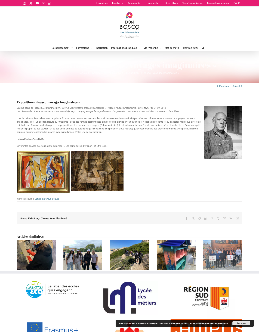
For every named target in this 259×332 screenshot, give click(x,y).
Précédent (224, 86)
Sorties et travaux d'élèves (47, 199)
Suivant (236, 86)
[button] (203, 47)
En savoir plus (221, 323)
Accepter (241, 323)
